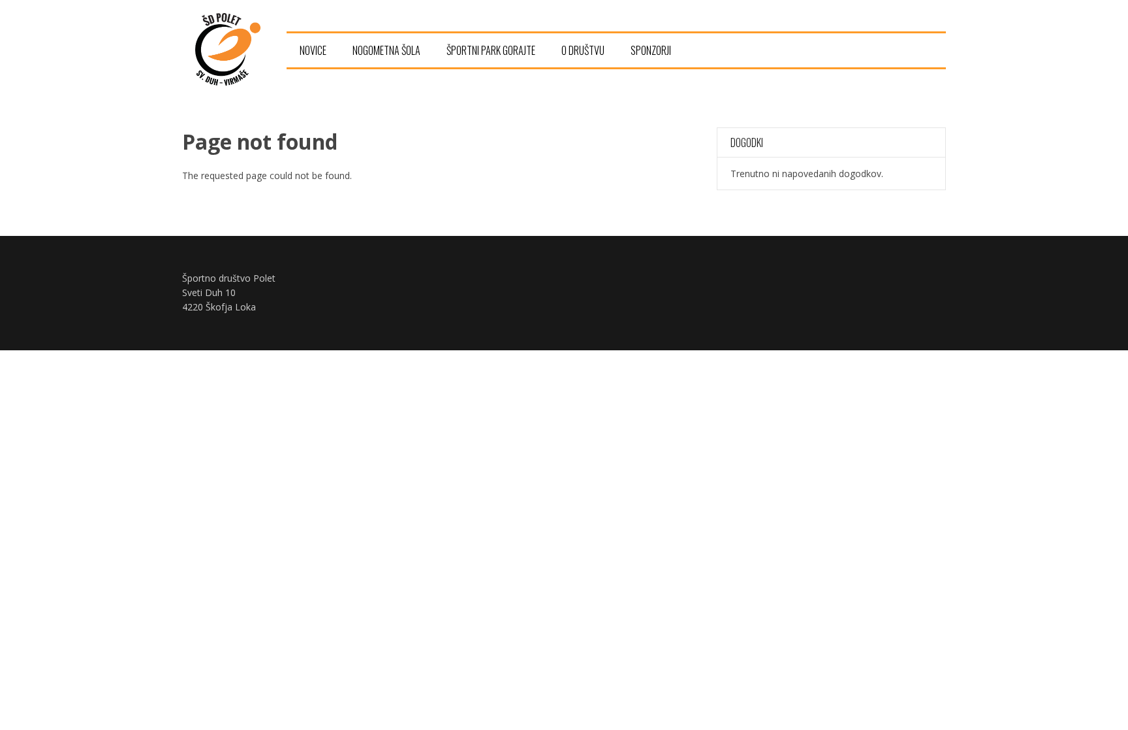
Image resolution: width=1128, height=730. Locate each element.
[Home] (227, 82)
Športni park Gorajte (490, 50)
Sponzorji (651, 50)
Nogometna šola (386, 50)
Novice (313, 50)
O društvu (582, 50)
